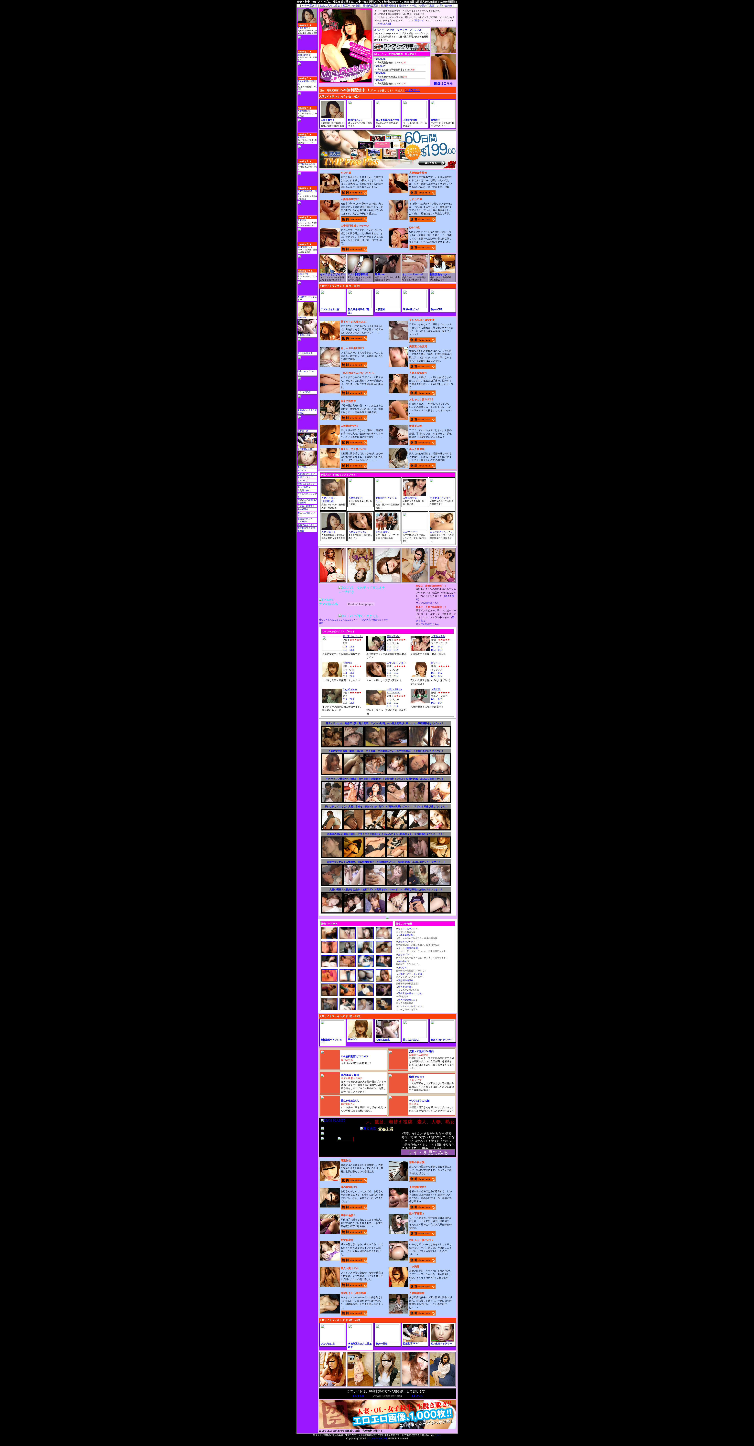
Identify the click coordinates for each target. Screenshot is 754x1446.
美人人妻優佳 (417, 449)
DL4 (352, 650)
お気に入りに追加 (330, 5)
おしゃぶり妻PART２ (421, 1240)
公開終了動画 (427, 5)
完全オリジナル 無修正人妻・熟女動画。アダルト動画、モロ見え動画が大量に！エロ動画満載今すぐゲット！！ (386, 723)
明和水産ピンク (305, 247)
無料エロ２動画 (350, 1074)
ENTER (358, 1396)
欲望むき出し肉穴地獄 (353, 1293)
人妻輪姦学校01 (418, 172)
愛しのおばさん (305, 353)
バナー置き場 (309, 5)
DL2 (352, 646)
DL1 (345, 646)
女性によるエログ (306, 484)
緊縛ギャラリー (305, 477)
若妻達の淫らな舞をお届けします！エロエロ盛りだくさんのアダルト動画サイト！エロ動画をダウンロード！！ (386, 834)
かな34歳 (346, 172)
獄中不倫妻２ (417, 1213)
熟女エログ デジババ (441, 1039)
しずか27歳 (415, 199)
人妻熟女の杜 (303, 111)
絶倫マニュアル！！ (307, 525)
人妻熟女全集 (303, 335)
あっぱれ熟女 (303, 487)
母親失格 (346, 1160)
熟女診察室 (347, 1240)
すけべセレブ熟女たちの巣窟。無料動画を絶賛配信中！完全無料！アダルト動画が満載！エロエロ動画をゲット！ (386, 778)
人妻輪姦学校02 (350, 199)
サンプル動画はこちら (427, 602)
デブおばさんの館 (306, 164)
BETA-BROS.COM (377, 1438)
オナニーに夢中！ (306, 506)
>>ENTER (412, 90)
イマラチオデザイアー (333, 274)
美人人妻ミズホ (350, 1268)
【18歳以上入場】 (383, 24)
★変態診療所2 (417, 1187)
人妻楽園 (301, 220)
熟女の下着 (302, 274)
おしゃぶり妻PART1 (352, 348)
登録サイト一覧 (408, 5)
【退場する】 (419, 20)
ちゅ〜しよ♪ (303, 480)
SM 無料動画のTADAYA (354, 1056)
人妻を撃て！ (303, 28)
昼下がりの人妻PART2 (354, 449)
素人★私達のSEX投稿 (387, 120)
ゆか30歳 (414, 227)
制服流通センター (440, 274)
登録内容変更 (370, 5)
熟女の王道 (302, 431)
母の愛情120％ (349, 1187)
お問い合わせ (444, 5)
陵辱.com (380, 274)
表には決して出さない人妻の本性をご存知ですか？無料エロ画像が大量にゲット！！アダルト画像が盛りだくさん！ (386, 806)
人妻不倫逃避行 (418, 372)
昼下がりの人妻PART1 (354, 321)
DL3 (345, 650)
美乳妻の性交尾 (418, 346)
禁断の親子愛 (417, 1162)
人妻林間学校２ (350, 425)
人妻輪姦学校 (417, 1293)
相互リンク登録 (352, 5)
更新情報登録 (388, 5)
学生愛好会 (302, 509)
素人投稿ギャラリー (307, 467)
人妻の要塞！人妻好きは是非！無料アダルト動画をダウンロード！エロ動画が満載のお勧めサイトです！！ (386, 889)
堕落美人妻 (415, 425)
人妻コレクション (306, 474)
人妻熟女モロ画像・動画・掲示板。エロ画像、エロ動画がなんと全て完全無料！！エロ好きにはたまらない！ (386, 751)
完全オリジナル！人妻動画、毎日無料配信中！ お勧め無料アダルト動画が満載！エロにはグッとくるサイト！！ (386, 861)
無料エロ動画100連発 (421, 1051)
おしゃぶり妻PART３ (421, 399)
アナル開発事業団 (358, 274)
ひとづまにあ (303, 392)
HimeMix (301, 317)
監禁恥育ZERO (304, 449)
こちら (438, 1435)
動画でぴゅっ (303, 55)
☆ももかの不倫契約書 (422, 319)
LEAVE (417, 1396)
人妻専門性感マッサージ (355, 225)
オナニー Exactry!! (413, 274)
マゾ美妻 (414, 1266)
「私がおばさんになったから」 (358, 372)
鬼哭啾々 (301, 137)
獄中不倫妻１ (348, 1215)
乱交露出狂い (303, 490)
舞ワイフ (301, 470)
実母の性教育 (348, 401)
